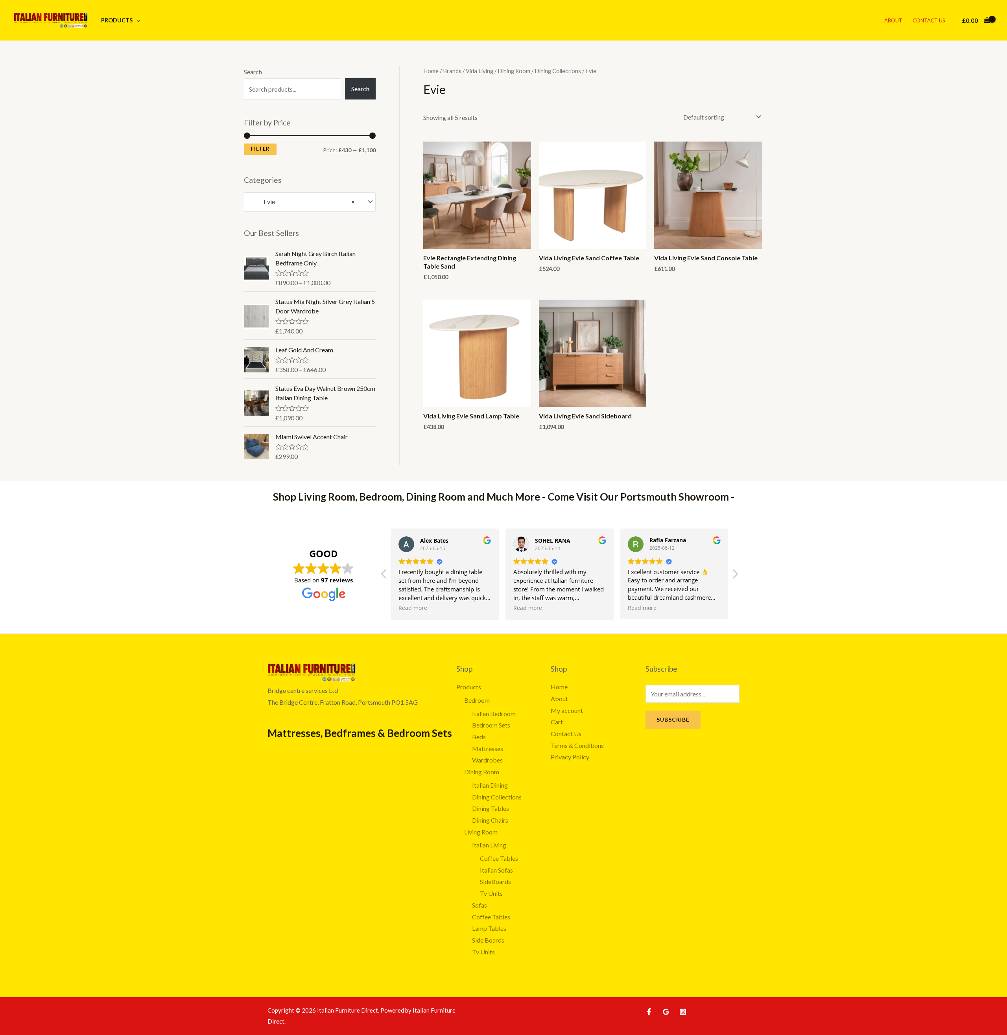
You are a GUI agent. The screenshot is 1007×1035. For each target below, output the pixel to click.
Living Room (481, 832)
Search (253, 72)
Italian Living (489, 845)
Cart (557, 722)
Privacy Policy (570, 757)
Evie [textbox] (302, 201)
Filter (260, 149)
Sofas (479, 905)
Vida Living (479, 70)
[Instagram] (682, 1011)
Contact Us (929, 20)
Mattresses (487, 748)
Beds (479, 736)
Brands (452, 70)
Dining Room (514, 70)
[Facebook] (649, 1011)
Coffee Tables (499, 858)
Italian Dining (490, 785)
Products (117, 20)
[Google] (665, 1011)
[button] (735, 576)
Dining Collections (558, 70)
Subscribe (673, 719)
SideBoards (495, 881)
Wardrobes (487, 760)
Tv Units (491, 893)
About (893, 20)
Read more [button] (412, 607)
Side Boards (488, 940)
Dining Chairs (490, 820)
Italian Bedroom (494, 713)
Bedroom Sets (491, 725)
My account (567, 710)
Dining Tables (490, 808)
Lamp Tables (489, 928)
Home (431, 70)
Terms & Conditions (577, 745)
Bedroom (477, 700)
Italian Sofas (496, 870)
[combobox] (310, 202)
